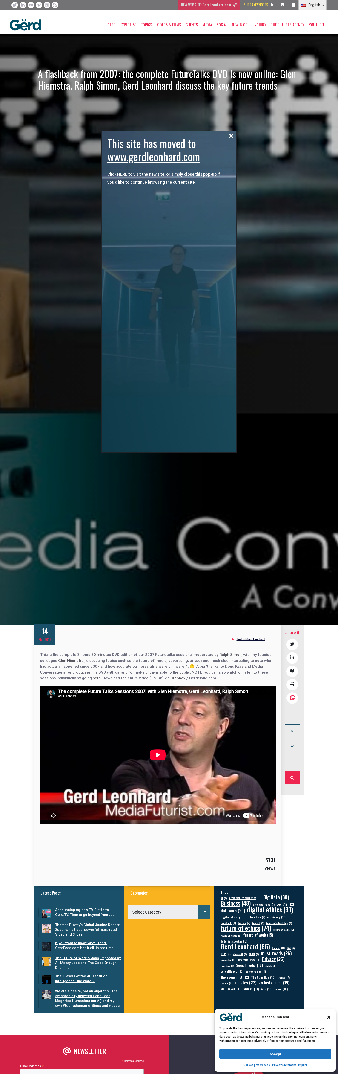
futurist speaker (234, 941)
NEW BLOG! (240, 25)
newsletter (228, 960)
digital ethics (270, 909)
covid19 (285, 904)
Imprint (302, 1065)
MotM (254, 954)
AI (224, 898)
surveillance (232, 971)
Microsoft (240, 954)
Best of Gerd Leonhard (251, 639)
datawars (233, 910)
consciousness (264, 904)
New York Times (248, 960)
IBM (291, 948)
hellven (278, 948)
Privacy (273, 959)
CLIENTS (192, 25)
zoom (281, 989)
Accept (275, 1054)
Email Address (32, 1066)
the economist (235, 977)
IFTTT (226, 954)
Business (236, 903)
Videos (251, 989)
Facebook (228, 923)
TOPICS (146, 25)
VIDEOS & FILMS (169, 25)
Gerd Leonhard (245, 946)
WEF (266, 989)
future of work (258, 935)
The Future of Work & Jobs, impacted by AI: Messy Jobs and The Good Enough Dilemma (88, 963)
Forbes (244, 923)
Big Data (276, 897)
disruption (257, 917)
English (313, 5)
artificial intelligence (245, 898)
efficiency (276, 917)
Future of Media (283, 929)
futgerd (258, 923)
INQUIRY (259, 25)
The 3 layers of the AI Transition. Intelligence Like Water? (81, 978)
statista (270, 966)
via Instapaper (274, 982)
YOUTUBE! (316, 25)
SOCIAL (222, 25)
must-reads (276, 953)
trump (226, 983)
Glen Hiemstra (70, 660)
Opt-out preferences (256, 1065)
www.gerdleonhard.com (153, 156)
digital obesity (234, 917)
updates (245, 982)
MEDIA (207, 25)
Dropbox (178, 678)
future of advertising (279, 923)
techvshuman (256, 971)
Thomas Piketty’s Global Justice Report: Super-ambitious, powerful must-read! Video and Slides (87, 930)
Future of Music (231, 935)
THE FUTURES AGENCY (287, 25)
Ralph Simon (230, 654)
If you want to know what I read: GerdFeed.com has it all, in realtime (84, 945)
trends (284, 977)
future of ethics (246, 928)
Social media (249, 965)
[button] (329, 1017)
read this (227, 966)
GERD (112, 25)
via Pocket (231, 989)
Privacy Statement (284, 1065)
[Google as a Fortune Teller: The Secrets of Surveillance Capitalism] (292, 731)
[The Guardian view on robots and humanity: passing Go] (292, 745)
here (97, 678)
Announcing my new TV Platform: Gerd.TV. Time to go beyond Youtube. (85, 912)
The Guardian (263, 977)
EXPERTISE (128, 25)
